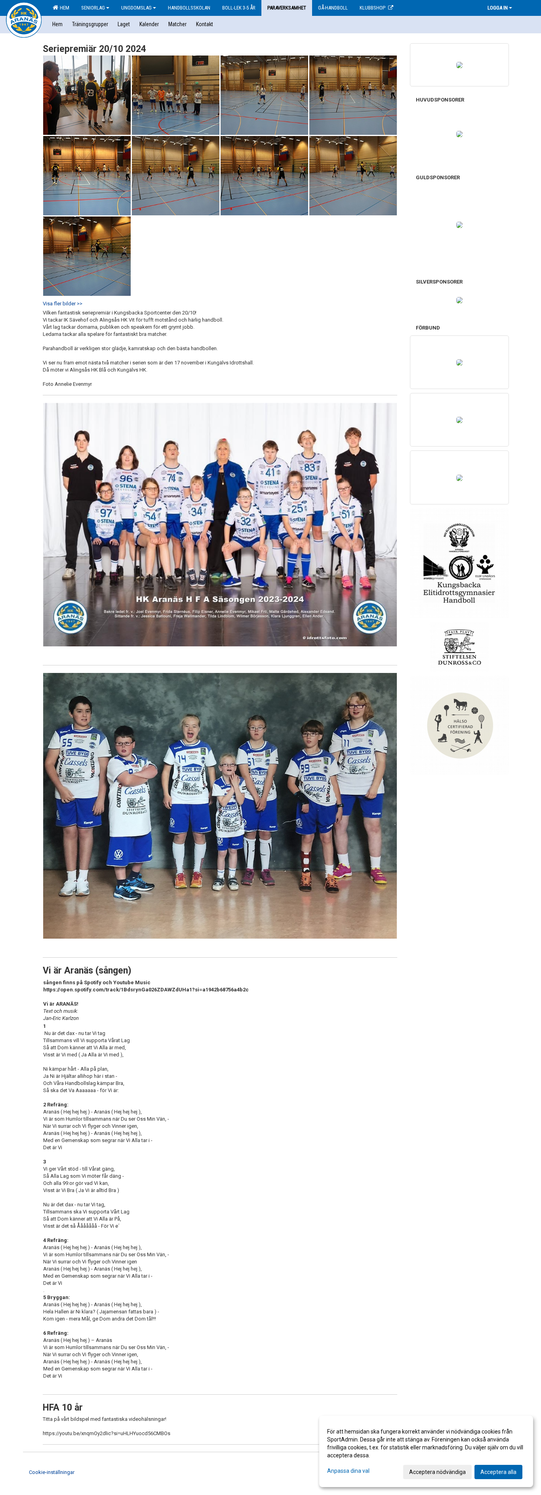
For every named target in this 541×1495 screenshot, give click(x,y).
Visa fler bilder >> (62, 304)
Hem (63, 8)
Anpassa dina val (348, 1471)
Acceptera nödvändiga (437, 1472)
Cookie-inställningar (51, 1472)
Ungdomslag (136, 8)
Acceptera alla (498, 1472)
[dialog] (426, 1451)
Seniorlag (93, 8)
